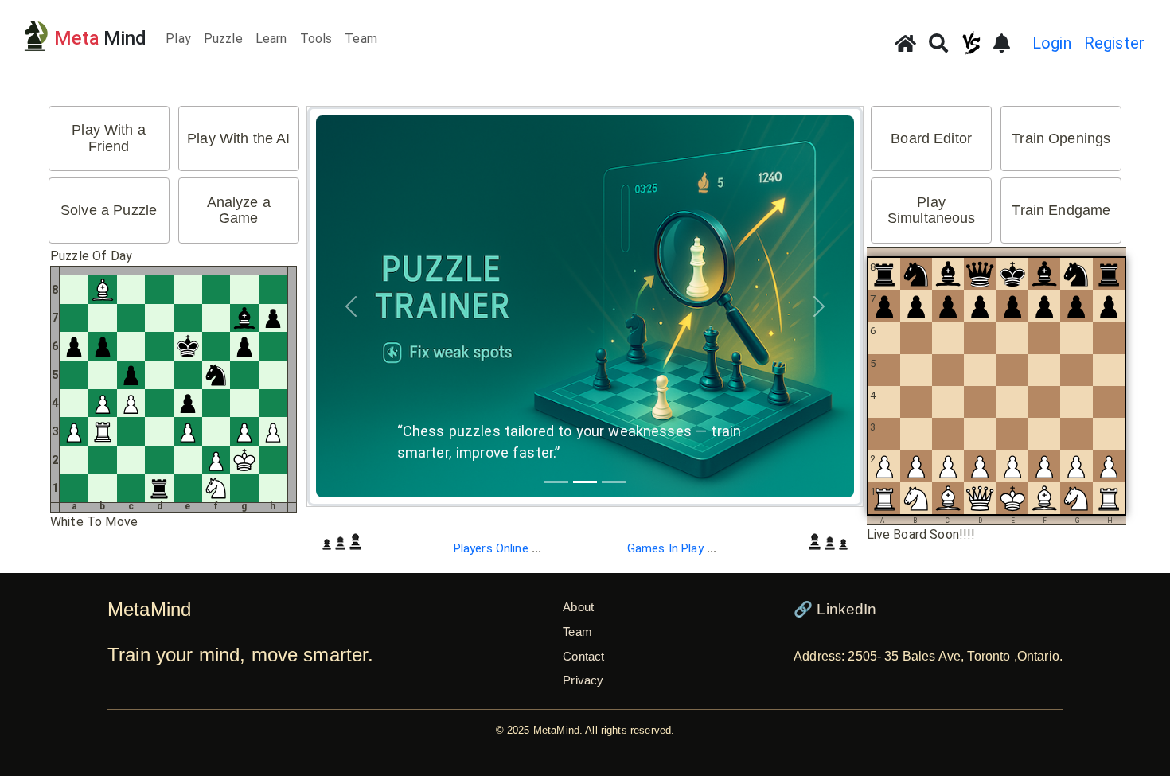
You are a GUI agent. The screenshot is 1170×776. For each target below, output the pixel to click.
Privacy (583, 680)
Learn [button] (271, 38)
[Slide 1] (556, 482)
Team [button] (361, 38)
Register (1114, 43)
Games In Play (672, 548)
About (578, 607)
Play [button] (178, 38)
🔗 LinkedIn (835, 609)
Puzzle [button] (223, 38)
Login (1051, 43)
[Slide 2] (585, 482)
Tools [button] (316, 38)
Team (577, 631)
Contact (583, 656)
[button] (109, 138)
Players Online (498, 548)
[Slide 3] (614, 482)
